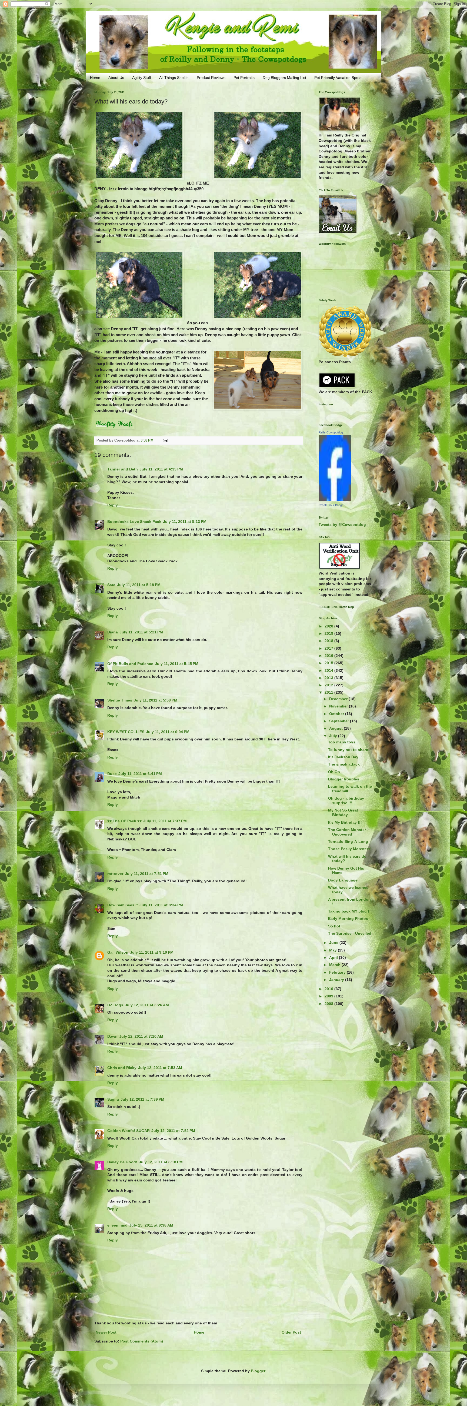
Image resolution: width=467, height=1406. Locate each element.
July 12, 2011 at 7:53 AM (160, 1068)
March (335, 965)
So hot (334, 926)
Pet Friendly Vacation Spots (337, 77)
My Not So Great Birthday (343, 812)
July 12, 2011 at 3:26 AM (147, 1005)
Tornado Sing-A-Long (348, 841)
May (333, 950)
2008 (329, 1003)
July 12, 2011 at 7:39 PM (142, 1099)
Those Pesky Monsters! (350, 849)
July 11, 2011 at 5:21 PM (141, 632)
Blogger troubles (343, 779)
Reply (112, 505)
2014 (329, 670)
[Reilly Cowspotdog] (335, 499)
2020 (329, 626)
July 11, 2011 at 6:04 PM (167, 732)
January (337, 979)
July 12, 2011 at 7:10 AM (141, 1036)
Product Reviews (211, 77)
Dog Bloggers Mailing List (284, 77)
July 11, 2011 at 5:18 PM (139, 585)
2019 (329, 633)
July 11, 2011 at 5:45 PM (176, 664)
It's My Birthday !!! (345, 822)
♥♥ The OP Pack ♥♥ (124, 821)
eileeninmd (117, 1225)
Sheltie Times (119, 700)
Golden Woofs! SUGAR (128, 1130)
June (334, 942)
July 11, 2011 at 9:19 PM (152, 952)
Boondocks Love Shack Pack (134, 521)
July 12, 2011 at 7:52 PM (173, 1130)
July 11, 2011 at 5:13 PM (184, 521)
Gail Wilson (117, 952)
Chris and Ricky (121, 1068)
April (334, 957)
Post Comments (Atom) (141, 1341)
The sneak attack (344, 764)
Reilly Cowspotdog (331, 432)
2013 (329, 678)
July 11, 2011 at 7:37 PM (165, 821)
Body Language (343, 880)
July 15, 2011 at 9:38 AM (151, 1225)
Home (95, 77)
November (339, 706)
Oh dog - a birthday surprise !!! (346, 800)
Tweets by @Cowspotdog (342, 524)
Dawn (112, 1036)
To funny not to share (348, 749)
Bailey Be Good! (122, 1162)
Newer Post (106, 1332)
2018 (329, 641)
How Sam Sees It (122, 905)
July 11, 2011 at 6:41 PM (140, 774)
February (338, 972)
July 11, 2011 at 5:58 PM (155, 700)
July (333, 736)
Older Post (291, 1332)
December (339, 699)
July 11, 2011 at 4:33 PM (161, 469)
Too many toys (341, 742)
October (337, 714)
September (339, 721)
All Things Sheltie (174, 77)
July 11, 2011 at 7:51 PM (146, 873)
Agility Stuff (141, 77)
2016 (329, 655)
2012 (329, 685)
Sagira (113, 1099)
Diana (112, 632)
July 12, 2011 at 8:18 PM (161, 1162)
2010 (329, 989)
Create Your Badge (331, 505)
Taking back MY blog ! (348, 911)
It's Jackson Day (343, 757)
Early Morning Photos (348, 918)
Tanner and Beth (122, 469)
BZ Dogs (115, 1005)
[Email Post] (165, 440)
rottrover (115, 873)
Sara (111, 585)
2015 (329, 663)
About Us (116, 77)
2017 (329, 648)
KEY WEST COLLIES (125, 732)
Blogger (258, 1371)
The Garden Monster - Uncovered (348, 831)
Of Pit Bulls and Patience (130, 664)
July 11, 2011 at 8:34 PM (161, 905)
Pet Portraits (244, 77)
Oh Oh (334, 772)
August (336, 728)
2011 (329, 692)
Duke (112, 774)
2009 (329, 996)
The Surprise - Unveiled (349, 933)
